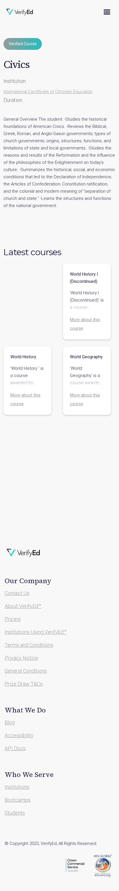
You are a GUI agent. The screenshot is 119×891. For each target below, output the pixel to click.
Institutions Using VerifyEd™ (36, 632)
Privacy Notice (21, 658)
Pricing (13, 619)
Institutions (17, 787)
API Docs (15, 748)
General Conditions (26, 671)
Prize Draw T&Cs (24, 684)
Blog (10, 722)
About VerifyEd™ (23, 606)
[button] (106, 12)
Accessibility (19, 735)
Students (15, 813)
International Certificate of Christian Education (47, 91)
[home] (23, 12)
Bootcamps (18, 800)
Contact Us (17, 593)
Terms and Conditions (29, 645)
